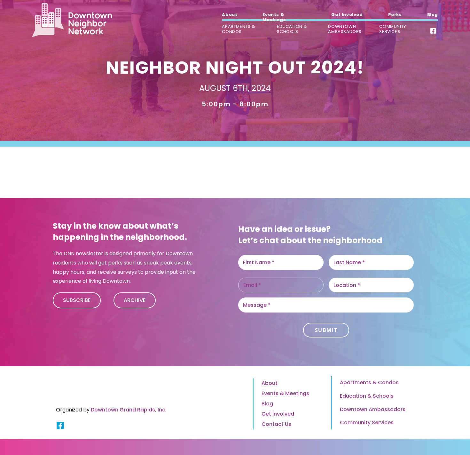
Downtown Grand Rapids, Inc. (129, 409)
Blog (267, 403)
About (270, 383)
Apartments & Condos (369, 382)
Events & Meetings (285, 393)
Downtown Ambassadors (372, 409)
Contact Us (276, 424)
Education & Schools (367, 396)
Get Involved (278, 414)
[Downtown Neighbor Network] (72, 19)
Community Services (367, 422)
